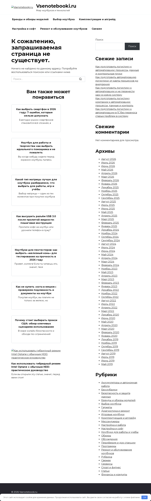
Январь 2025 (109, 226)
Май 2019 (107, 364)
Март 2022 (107, 311)
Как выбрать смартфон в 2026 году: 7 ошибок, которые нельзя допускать (36, 112)
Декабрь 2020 (110, 314)
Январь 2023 (109, 286)
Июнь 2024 (108, 251)
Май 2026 (107, 169)
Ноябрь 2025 (109, 191)
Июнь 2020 (108, 318)
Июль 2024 (108, 247)
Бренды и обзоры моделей (30, 19)
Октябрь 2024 (110, 237)
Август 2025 (108, 201)
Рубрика (106, 456)
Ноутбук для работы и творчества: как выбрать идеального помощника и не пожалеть (36, 147)
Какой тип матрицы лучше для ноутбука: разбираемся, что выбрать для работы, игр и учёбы (36, 184)
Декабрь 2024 (110, 229)
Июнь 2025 (108, 208)
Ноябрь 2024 (109, 233)
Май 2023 (107, 272)
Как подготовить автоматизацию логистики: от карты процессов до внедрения (116, 81)
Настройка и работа (113, 425)
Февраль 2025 (110, 222)
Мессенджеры (110, 421)
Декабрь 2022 (110, 290)
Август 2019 (108, 353)
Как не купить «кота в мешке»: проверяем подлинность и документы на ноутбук (36, 290)
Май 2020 (107, 321)
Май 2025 (107, 212)
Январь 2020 (109, 336)
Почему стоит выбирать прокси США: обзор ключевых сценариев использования (36, 323)
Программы (108, 446)
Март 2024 (107, 261)
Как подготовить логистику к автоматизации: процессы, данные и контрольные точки (117, 70)
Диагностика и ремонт (115, 411)
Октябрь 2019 (109, 346)
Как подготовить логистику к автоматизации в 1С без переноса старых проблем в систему (116, 113)
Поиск (99, 39)
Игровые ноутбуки (112, 414)
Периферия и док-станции (118, 442)
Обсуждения (109, 439)
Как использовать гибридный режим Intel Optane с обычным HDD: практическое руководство (35, 367)
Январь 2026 (109, 184)
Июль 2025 (108, 205)
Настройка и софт (24, 28)
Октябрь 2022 (110, 297)
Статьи (105, 471)
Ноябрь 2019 (109, 343)
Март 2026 (107, 176)
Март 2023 (107, 279)
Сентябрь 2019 (110, 350)
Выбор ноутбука (64, 19)
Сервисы (107, 464)
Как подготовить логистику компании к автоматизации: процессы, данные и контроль (114, 102)
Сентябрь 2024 (110, 240)
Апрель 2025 (109, 215)
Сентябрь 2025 (110, 198)
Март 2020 (107, 328)
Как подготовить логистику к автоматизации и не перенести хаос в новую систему (115, 91)
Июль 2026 (108, 162)
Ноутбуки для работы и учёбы (119, 432)
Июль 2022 (108, 304)
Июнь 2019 (107, 360)
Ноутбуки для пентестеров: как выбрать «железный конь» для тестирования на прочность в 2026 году (36, 254)
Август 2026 (108, 159)
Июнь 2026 (108, 166)
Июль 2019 (107, 357)
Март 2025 (107, 219)
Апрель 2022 (109, 307)
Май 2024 (107, 254)
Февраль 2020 (110, 332)
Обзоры (106, 435)
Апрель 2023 (109, 275)
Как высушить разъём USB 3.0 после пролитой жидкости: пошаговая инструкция (36, 219)
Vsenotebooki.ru (56, 6)
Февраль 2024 (110, 265)
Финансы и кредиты (114, 474)
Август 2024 (108, 244)
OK (144, 497)
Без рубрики (109, 389)
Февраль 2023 (110, 283)
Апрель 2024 (109, 258)
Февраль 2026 (110, 180)
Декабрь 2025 (110, 187)
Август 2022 (108, 300)
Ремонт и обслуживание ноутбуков (63, 28)
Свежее (97, 28)
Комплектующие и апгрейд (97, 19)
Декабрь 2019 (109, 339)
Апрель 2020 (109, 325)
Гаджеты (106, 407)
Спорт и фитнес (111, 467)
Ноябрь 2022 (109, 293)
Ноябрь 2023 (109, 268)
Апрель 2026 (109, 173)
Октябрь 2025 (109, 194)
